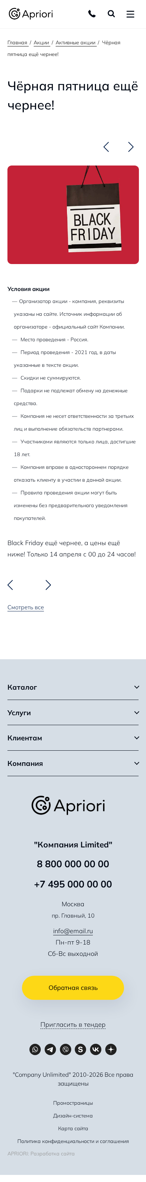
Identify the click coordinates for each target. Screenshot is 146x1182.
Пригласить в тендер (73, 1024)
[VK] (95, 1049)
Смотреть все (25, 607)
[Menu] (130, 14)
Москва (73, 904)
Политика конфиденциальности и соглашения (73, 1141)
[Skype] (80, 1049)
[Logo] (33, 14)
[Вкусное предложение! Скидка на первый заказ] (106, 146)
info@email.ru (73, 931)
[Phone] (92, 13)
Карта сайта (73, 1128)
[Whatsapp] (35, 1049)
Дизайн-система (73, 1116)
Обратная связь (73, 988)
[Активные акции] (123, 146)
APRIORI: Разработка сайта (41, 1153)
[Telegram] (50, 1049)
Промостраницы (73, 1103)
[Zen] (111, 1049)
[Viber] (65, 1049)
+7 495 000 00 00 (73, 884)
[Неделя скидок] (131, 146)
